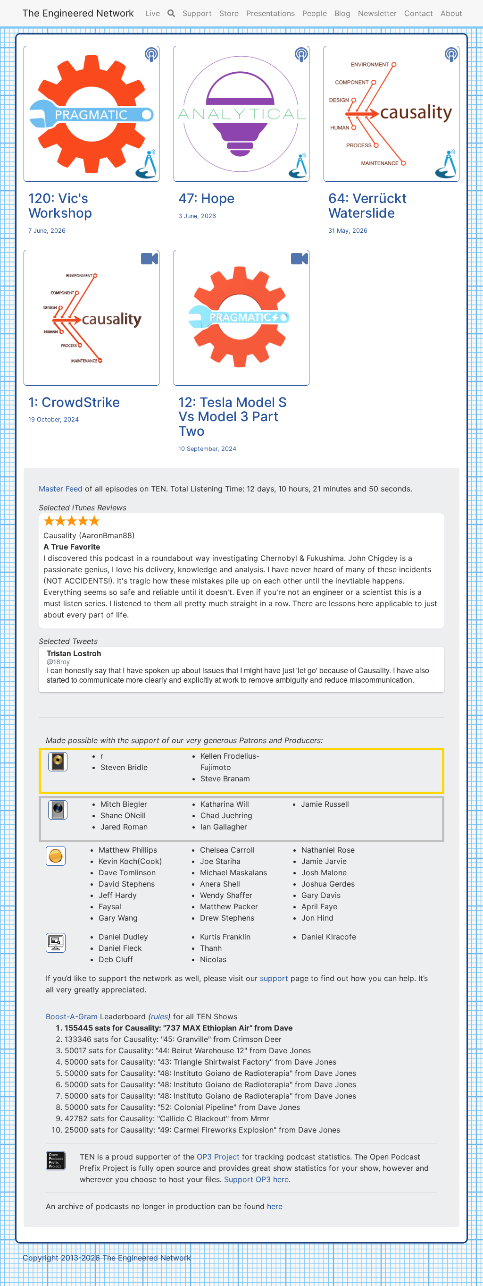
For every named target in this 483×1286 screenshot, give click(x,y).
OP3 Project (218, 1156)
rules (159, 1016)
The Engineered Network (78, 13)
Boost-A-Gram (72, 1016)
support (274, 978)
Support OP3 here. (257, 1179)
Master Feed (61, 488)
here (275, 1206)
